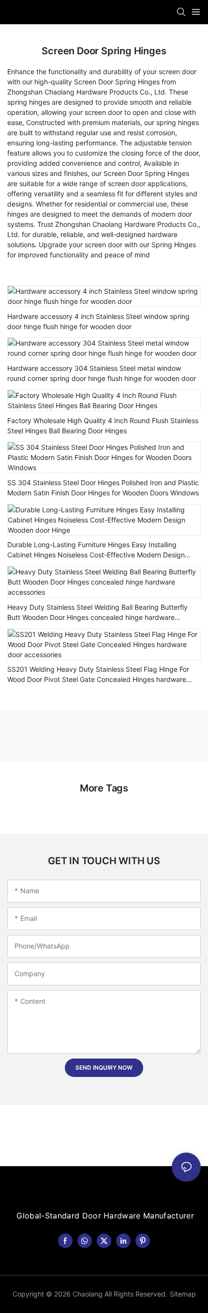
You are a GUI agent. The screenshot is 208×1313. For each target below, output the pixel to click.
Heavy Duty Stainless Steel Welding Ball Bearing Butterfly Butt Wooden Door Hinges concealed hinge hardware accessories (97, 612)
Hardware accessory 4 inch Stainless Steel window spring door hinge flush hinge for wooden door (98, 321)
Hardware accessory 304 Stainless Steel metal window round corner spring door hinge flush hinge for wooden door (101, 373)
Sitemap (183, 1294)
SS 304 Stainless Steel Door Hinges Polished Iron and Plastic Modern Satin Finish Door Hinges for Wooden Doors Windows (103, 487)
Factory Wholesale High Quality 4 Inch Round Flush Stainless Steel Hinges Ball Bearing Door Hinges (102, 425)
